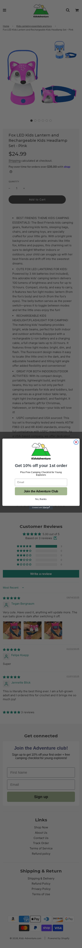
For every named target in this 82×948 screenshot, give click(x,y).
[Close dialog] (76, 442)
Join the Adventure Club (41, 491)
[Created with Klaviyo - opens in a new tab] (41, 507)
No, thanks (41, 499)
